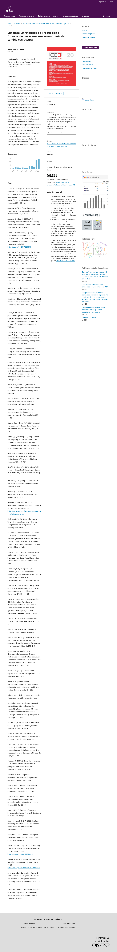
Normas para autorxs (70, 16)
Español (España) (88, 37)
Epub (60, 94)
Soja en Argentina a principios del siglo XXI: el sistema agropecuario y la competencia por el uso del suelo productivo (95, 275)
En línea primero (44, 16)
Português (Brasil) (88, 34)
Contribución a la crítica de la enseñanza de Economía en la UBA (95, 285)
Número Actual (9, 16)
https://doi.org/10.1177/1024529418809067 (24, 868)
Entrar (111, 2)
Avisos (55, 16)
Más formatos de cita (55, 133)
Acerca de (85, 16)
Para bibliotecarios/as (89, 68)
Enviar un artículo (90, 48)
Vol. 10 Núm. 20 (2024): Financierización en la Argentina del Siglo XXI (46, 24)
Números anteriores (26, 16)
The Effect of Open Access (65, 261)
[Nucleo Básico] (88, 100)
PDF (51, 94)
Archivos (17, 24)
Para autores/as (87, 65)
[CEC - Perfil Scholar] (95, 209)
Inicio (9, 24)
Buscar (108, 16)
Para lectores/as (87, 61)
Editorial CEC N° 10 (89, 318)
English (84, 30)
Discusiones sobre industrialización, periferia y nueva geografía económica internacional (95, 309)
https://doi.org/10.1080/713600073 (20, 854)
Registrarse (102, 2)
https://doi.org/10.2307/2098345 (20, 247)
